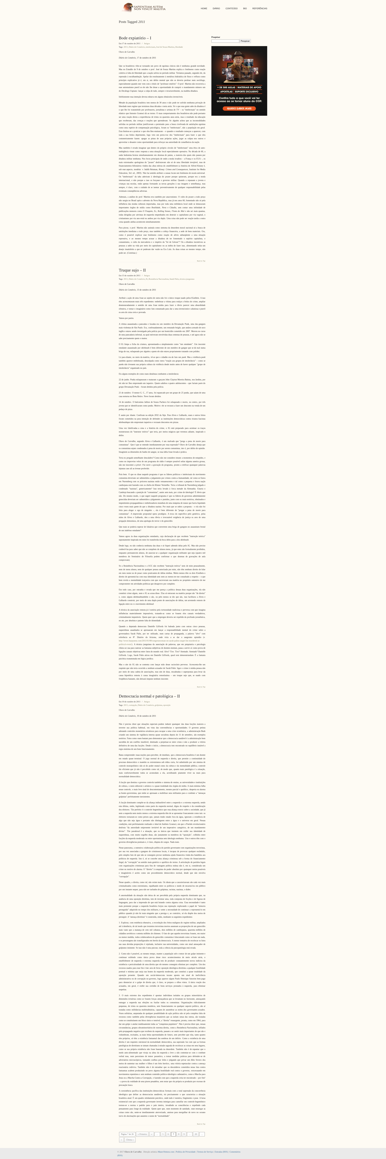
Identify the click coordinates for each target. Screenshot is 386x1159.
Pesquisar (215, 37)
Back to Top (201, 261)
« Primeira (142, 1134)
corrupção (133, 705)
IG (147, 279)
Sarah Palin (174, 279)
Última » (130, 1140)
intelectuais (150, 47)
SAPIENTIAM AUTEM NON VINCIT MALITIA (144, 8)
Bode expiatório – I (135, 38)
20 (196, 1134)
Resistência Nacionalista (159, 279)
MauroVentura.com (166, 1152)
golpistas (158, 705)
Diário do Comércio (137, 47)
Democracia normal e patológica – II (149, 696)
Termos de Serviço (205, 1152)
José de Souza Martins (165, 47)
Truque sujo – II (132, 270)
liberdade (179, 47)
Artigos (147, 43)
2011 (126, 47)
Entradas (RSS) (221, 1152)
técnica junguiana (187, 279)
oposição (167, 705)
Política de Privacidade (185, 1152)
